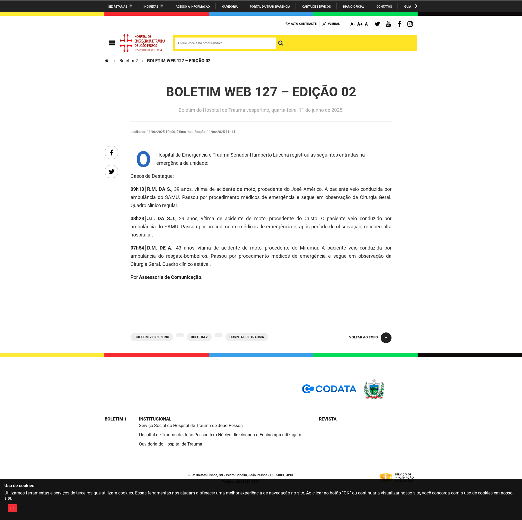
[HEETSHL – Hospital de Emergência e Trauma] (142, 43)
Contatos (384, 6)
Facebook (400, 24)
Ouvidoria (230, 6)
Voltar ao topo (363, 337)
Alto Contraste (303, 24)
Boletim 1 (116, 419)
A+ (360, 24)
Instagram (410, 24)
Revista (328, 419)
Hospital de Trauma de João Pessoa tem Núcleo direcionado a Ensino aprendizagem (220, 434)
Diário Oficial (353, 6)
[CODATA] (329, 390)
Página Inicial (107, 60)
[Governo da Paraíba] (390, 398)
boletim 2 (199, 337)
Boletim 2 (128, 60)
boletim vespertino (152, 337)
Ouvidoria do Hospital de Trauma (170, 444)
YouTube (388, 24)
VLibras (334, 24)
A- (352, 24)
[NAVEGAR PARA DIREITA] (416, 6)
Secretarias (117, 6)
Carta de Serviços (316, 6)
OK (12, 508)
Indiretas (151, 6)
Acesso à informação (193, 6)
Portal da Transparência (270, 6)
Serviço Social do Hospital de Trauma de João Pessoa (191, 425)
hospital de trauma (246, 337)
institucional (155, 419)
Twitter (378, 24)
